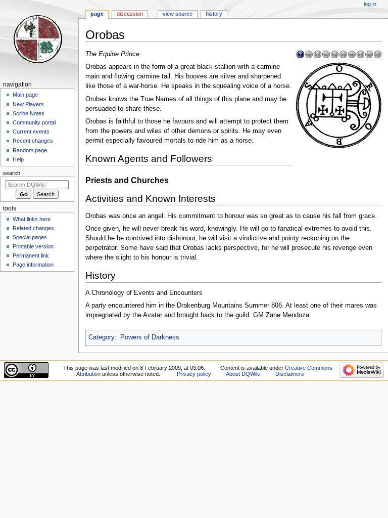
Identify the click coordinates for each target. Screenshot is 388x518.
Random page (30, 150)
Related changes (33, 228)
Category (101, 337)
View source (177, 14)
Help (18, 159)
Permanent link (31, 255)
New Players (28, 104)
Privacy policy (194, 374)
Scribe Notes (28, 113)
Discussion (130, 14)
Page (97, 14)
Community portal (34, 122)
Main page (25, 95)
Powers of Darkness (149, 337)
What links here (32, 219)
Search (11, 173)
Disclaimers (289, 374)
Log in (370, 4)
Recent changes (33, 141)
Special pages (30, 237)
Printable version (33, 246)
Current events (31, 131)
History (214, 14)
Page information (33, 265)
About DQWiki (243, 374)
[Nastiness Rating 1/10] (339, 54)
